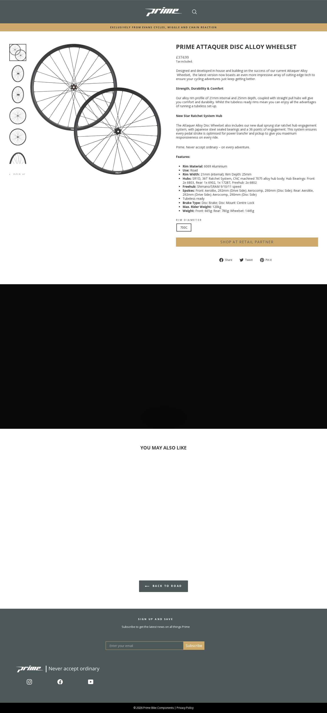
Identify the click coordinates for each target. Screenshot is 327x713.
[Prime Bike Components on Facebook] (60, 682)
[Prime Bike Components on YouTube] (90, 682)
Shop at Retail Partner (246, 242)
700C (184, 227)
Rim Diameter (189, 220)
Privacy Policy (185, 708)
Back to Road (166, 586)
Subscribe (194, 645)
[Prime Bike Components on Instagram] (29, 682)
